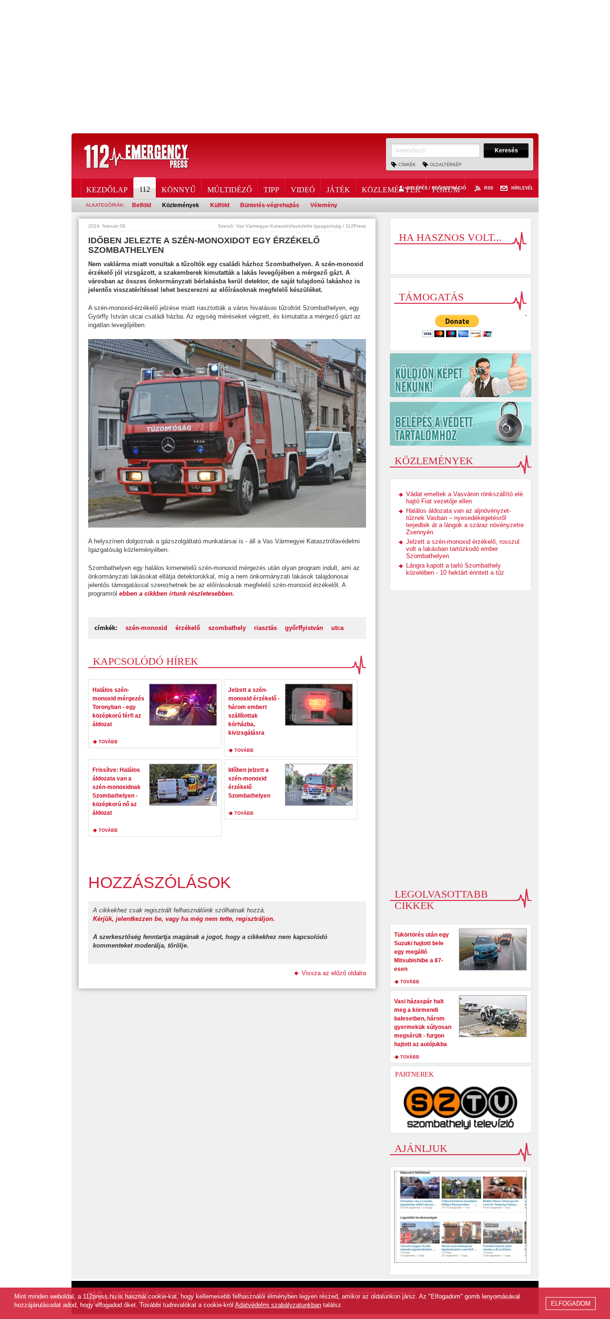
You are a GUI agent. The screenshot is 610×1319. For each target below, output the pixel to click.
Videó (303, 188)
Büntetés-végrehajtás (269, 205)
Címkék (407, 164)
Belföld (141, 205)
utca (337, 627)
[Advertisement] (305, 66)
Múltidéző (229, 188)
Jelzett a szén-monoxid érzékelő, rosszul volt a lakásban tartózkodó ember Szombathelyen (462, 549)
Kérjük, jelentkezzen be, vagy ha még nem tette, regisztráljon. (184, 918)
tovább (108, 741)
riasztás (265, 627)
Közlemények (391, 188)
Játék (338, 188)
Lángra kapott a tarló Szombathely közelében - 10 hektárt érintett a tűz (455, 569)
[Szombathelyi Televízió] (461, 1107)
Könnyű (179, 188)
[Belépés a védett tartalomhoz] (460, 424)
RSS (488, 188)
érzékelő (187, 627)
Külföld (219, 205)
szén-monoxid (146, 627)
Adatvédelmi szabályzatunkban (278, 1305)
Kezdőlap (107, 188)
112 (144, 189)
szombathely (227, 627)
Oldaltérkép (445, 164)
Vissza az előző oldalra (334, 973)
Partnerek (414, 1074)
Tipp (271, 188)
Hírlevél (522, 188)
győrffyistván (304, 627)
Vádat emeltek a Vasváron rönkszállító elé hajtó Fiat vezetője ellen (464, 497)
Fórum (446, 188)
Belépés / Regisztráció (436, 188)
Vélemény (323, 205)
